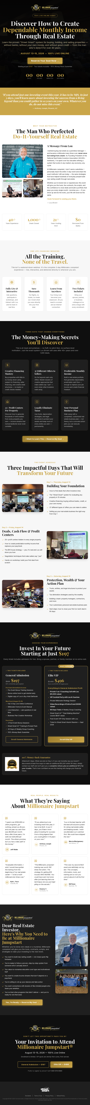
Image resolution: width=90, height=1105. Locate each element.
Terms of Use (38, 1095)
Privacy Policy (49, 1095)
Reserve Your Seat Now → (45, 60)
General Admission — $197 (33, 1065)
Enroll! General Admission (21, 739)
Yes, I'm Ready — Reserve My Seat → (22, 1002)
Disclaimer (28, 1095)
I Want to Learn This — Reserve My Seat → (45, 439)
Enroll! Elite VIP (66, 739)
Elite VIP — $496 (61, 1064)
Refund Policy (61, 1095)
